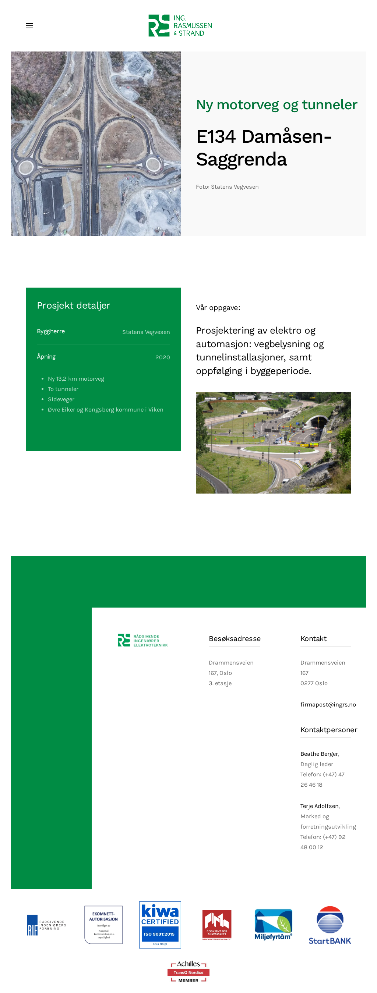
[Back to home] (188, 25)
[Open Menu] (29, 25)
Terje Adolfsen (319, 805)
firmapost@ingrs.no (328, 704)
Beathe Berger (319, 753)
